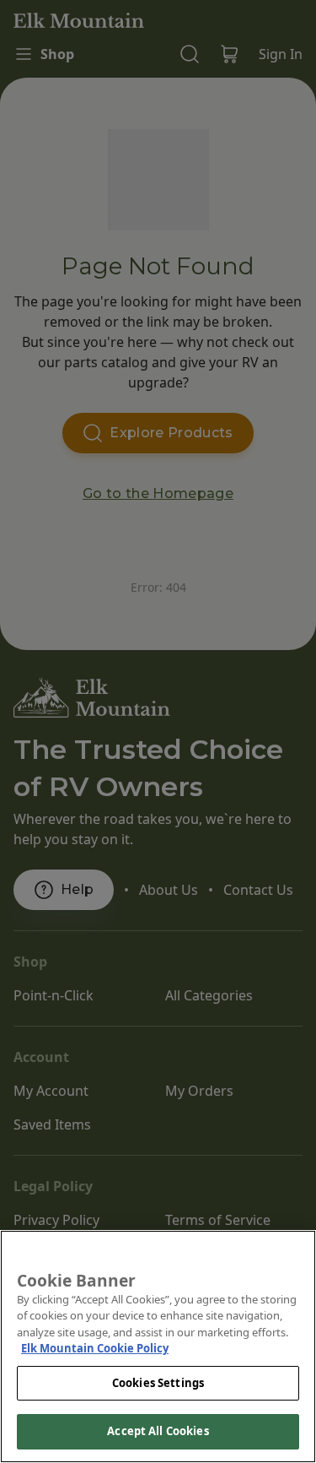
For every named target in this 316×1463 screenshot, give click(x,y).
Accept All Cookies (157, 1431)
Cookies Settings (158, 1382)
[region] (158, 1346)
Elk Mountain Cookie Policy (95, 1348)
